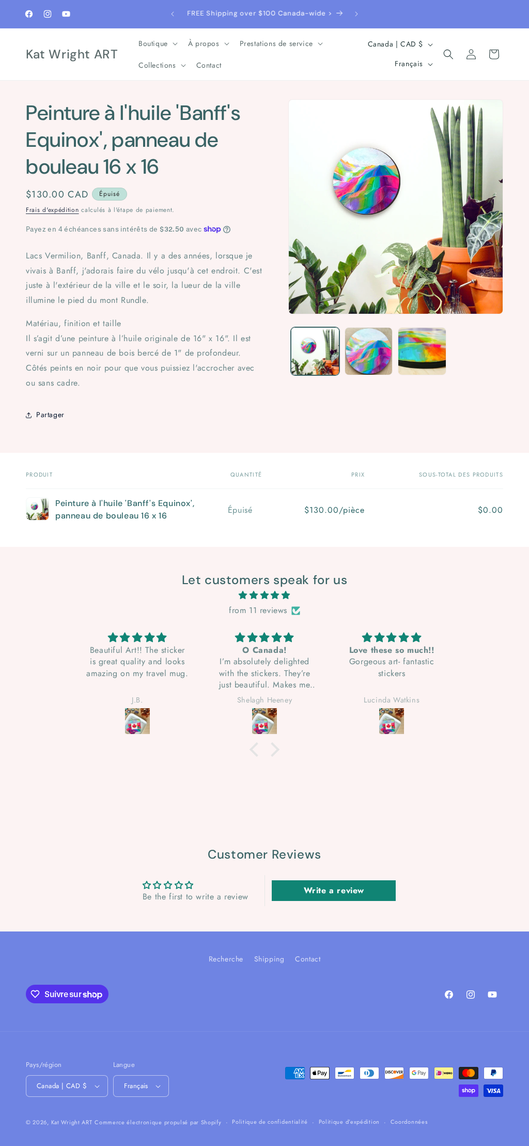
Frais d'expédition (52, 210)
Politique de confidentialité (270, 1122)
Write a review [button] (334, 890)
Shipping (269, 959)
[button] (157, 43)
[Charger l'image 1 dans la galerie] (315, 351)
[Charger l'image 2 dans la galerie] (369, 351)
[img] (264, 595)
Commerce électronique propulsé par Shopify (158, 1122)
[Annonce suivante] (356, 14)
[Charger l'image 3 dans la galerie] (422, 351)
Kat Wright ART (71, 1122)
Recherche (226, 959)
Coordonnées (409, 1122)
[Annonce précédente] (172, 14)
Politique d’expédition (349, 1122)
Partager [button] (50, 414)
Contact (307, 959)
